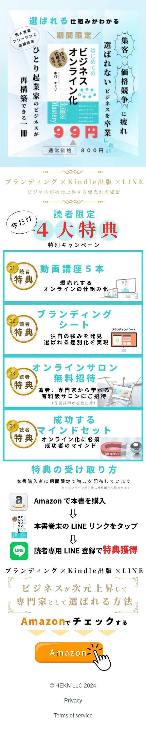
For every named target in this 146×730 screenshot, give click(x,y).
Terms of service (73, 715)
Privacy (73, 700)
